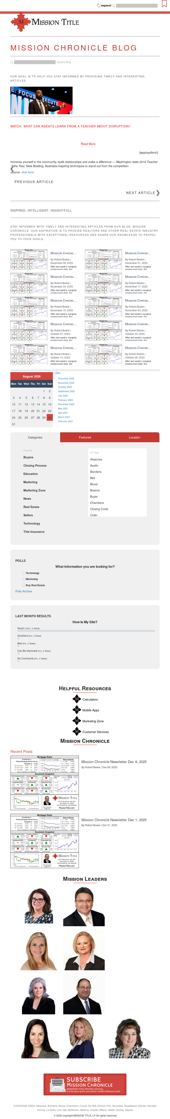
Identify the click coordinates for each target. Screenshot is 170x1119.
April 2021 (63, 412)
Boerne (95, 490)
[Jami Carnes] (38, 949)
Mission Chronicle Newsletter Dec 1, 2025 (114, 819)
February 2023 (65, 399)
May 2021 (63, 408)
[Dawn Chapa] (38, 905)
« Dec (57, 373)
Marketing (32, 579)
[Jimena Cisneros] (38, 1037)
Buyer (94, 496)
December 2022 (66, 404)
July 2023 (63, 395)
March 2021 (64, 416)
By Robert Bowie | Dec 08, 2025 (99, 767)
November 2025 (66, 382)
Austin (94, 465)
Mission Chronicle (85, 740)
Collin (93, 515)
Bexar (94, 484)
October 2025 (65, 386)
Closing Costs (99, 509)
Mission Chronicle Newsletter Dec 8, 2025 (114, 761)
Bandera (95, 472)
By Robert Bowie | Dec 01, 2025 (99, 825)
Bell (92, 478)
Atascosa (96, 459)
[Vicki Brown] (84, 949)
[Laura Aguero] (38, 993)
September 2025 (66, 391)
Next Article (140, 192)
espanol (106, 5)
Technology (32, 573)
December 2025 (66, 378)
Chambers (97, 503)
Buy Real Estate (35, 585)
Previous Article (34, 181)
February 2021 (65, 421)
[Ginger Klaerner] (129, 1037)
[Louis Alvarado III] (84, 905)
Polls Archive (23, 591)
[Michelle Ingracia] (84, 1037)
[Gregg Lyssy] (84, 993)
